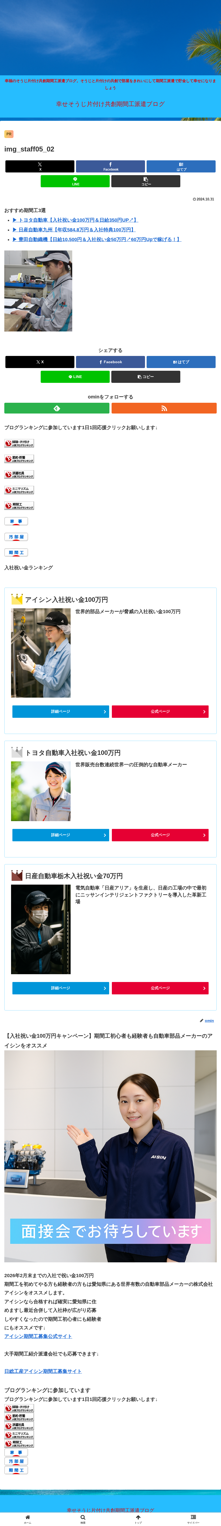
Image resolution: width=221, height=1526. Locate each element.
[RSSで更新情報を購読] (164, 408)
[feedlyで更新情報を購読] (56, 408)
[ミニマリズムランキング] (19, 490)
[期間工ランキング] (19, 505)
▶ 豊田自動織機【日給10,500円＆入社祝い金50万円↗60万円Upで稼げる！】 (97, 239)
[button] (145, 181)
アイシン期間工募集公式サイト (38, 1336)
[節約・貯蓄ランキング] (19, 458)
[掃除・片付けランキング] (19, 443)
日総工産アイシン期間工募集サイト (43, 1371)
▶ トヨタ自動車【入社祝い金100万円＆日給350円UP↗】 (75, 220)
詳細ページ (60, 711)
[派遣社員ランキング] (19, 474)
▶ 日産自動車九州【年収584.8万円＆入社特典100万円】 (74, 229)
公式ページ (160, 711)
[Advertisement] (110, 37)
